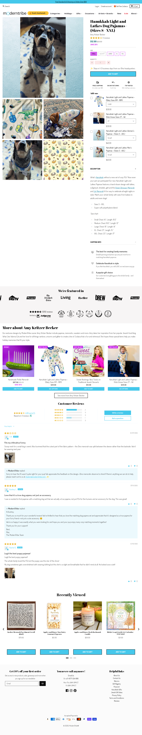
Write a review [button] (117, 413)
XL (117, 54)
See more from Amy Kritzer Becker (71, 395)
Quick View (99, 106)
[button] (43, 57)
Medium (102, 54)
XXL (123, 54)
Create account (106, 6)
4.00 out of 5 (30, 413)
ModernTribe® (74, 726)
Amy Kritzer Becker (97, 34)
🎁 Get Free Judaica (121, 6)
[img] (10, 433)
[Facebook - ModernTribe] (67, 690)
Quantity (93, 59)
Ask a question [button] (117, 418)
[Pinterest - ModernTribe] (75, 690)
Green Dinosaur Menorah (125, 188)
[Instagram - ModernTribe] (71, 690)
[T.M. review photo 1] (9, 457)
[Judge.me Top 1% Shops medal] (98, 313)
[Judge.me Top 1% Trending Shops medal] (107, 313)
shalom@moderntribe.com (36, 477)
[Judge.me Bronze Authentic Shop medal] (89, 313)
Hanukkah (100, 177)
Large (110, 54)
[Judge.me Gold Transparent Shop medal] (80, 313)
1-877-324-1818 (73, 678)
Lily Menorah (99, 191)
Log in (97, 6)
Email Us (71, 675)
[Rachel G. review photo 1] (9, 573)
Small (94, 54)
